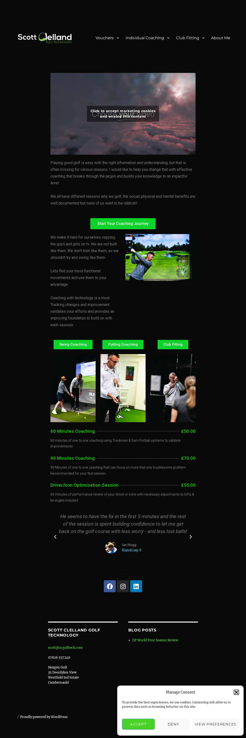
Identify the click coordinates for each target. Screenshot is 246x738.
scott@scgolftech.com (65, 648)
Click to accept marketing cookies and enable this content (123, 114)
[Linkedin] (136, 586)
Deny (173, 724)
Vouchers (105, 38)
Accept (138, 724)
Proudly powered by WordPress (44, 717)
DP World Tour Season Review (155, 640)
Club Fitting (187, 38)
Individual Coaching (145, 38)
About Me (220, 38)
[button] (236, 692)
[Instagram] (123, 586)
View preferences (215, 724)
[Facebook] (110, 586)
